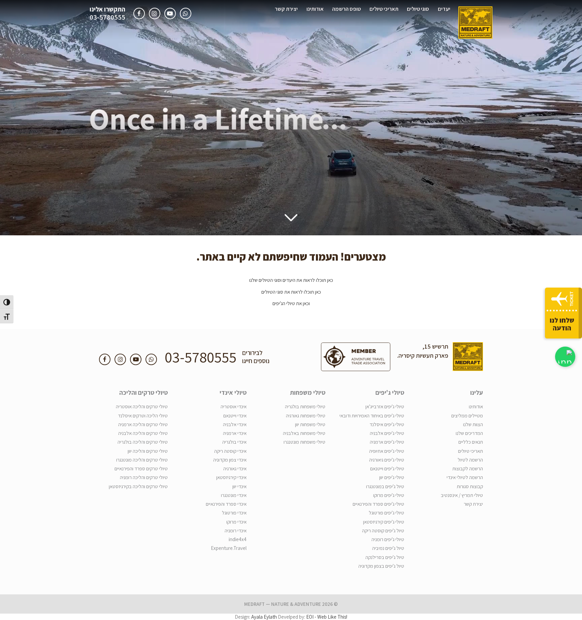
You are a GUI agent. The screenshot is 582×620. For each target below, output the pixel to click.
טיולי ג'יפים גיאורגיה (386, 459)
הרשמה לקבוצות (467, 468)
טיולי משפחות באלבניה (304, 433)
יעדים (444, 8)
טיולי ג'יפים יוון (391, 477)
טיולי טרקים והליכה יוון (148, 451)
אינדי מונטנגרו (234, 495)
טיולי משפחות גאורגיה (305, 415)
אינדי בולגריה (234, 442)
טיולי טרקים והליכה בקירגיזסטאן (138, 486)
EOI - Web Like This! (326, 617)
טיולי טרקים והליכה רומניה (144, 477)
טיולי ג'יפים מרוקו (388, 495)
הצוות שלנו (473, 424)
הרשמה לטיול (470, 459)
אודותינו (315, 8)
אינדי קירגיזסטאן (231, 477)
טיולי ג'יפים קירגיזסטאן (383, 522)
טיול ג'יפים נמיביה (388, 548)
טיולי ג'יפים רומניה (387, 539)
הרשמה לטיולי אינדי (465, 477)
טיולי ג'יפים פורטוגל (386, 512)
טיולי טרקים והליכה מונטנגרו (142, 459)
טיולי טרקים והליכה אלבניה (143, 433)
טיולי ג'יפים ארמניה (387, 442)
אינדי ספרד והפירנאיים (226, 504)
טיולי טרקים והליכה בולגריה (143, 442)
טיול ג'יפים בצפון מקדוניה (381, 566)
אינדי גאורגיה (235, 468)
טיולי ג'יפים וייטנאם (387, 468)
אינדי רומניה (236, 530)
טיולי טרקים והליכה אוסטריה (142, 406)
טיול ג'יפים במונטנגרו (385, 486)
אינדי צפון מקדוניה (230, 459)
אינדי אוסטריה (234, 406)
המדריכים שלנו (469, 433)
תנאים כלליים (470, 442)
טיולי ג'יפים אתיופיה (386, 451)
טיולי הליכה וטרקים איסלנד (143, 415)
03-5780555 (107, 17)
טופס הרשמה (346, 8)
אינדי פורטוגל (234, 512)
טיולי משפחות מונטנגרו (304, 442)
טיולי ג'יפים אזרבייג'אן (384, 406)
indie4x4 (238, 539)
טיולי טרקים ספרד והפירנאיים (141, 468)
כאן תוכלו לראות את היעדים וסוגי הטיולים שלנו (291, 280)
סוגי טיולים (418, 8)
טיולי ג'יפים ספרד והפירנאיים (378, 504)
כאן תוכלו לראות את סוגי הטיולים (291, 292)
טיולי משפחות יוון (310, 424)
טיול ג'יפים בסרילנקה (384, 557)
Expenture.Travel (229, 548)
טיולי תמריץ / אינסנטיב (462, 495)
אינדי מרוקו (236, 522)
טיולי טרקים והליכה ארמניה (143, 424)
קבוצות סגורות (470, 486)
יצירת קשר (286, 8)
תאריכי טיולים (383, 8)
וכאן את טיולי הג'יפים (291, 303)
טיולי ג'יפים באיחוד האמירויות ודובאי (372, 415)
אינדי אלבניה (235, 424)
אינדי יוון (239, 486)
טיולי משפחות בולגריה (305, 406)
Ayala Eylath (264, 617)
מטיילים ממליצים (467, 415)
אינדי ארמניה (235, 433)
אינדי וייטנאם (235, 415)
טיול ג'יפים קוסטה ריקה (383, 530)
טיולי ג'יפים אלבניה (387, 433)
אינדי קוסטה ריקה (230, 451)
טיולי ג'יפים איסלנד (386, 424)
